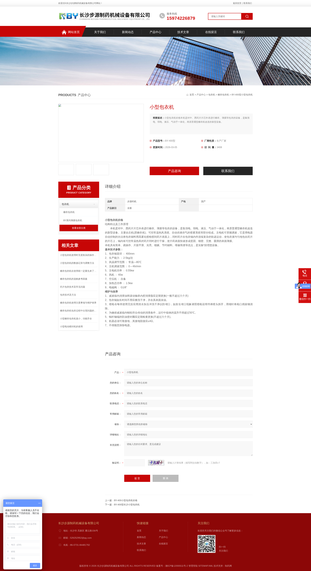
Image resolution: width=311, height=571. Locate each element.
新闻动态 (128, 32)
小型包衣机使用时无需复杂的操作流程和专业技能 (78, 255)
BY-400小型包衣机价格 (125, 500)
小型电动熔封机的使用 (71, 326)
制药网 (228, 566)
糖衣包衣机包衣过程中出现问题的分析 (78, 310)
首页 (192, 94)
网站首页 (74, 32)
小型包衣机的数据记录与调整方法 (77, 263)
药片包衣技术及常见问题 (72, 287)
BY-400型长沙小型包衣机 (127, 504)
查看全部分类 (79, 228)
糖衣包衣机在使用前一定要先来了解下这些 (78, 271)
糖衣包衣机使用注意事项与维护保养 (78, 302)
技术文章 (183, 32)
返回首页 (237, 3)
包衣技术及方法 (68, 294)
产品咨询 (174, 171)
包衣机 (211, 94)
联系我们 (247, 3)
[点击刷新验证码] (156, 463)
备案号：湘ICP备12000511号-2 (172, 566)
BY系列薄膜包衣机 (72, 220)
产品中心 (155, 32)
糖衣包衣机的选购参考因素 (73, 279)
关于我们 (100, 32)
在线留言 (211, 32)
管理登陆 (193, 566)
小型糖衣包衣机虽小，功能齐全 (76, 318)
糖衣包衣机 (223, 94)
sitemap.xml (205, 566)
